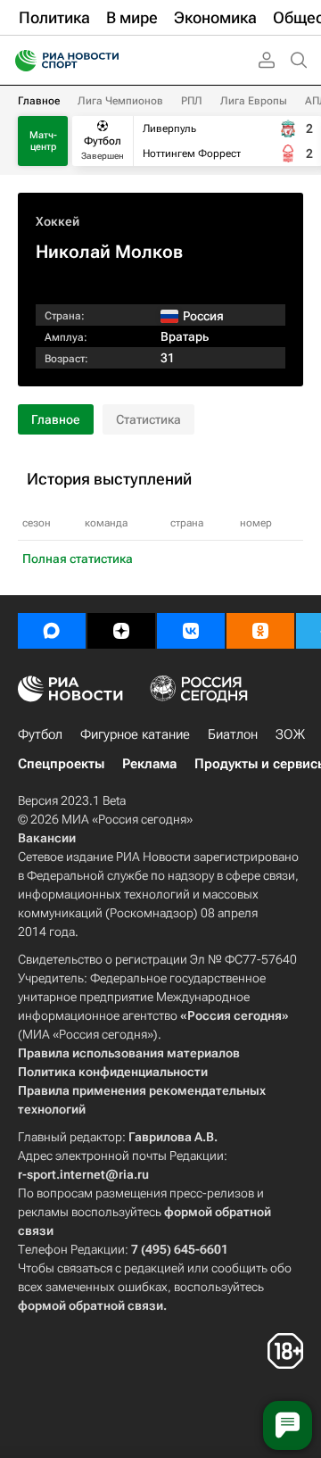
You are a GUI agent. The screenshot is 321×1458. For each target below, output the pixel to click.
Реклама (149, 764)
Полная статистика (77, 558)
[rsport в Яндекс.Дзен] (121, 631)
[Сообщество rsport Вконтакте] (191, 631)
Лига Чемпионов (120, 101)
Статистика (148, 419)
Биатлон (233, 734)
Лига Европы (253, 101)
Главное (39, 101)
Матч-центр (43, 141)
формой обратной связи (90, 1305)
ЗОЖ (290, 734)
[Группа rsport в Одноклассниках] (260, 631)
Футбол (40, 734)
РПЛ (191, 101)
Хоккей (57, 221)
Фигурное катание (135, 734)
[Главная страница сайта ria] (20, 61)
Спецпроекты (61, 764)
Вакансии (47, 838)
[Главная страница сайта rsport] (107, 61)
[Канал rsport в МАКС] (52, 631)
